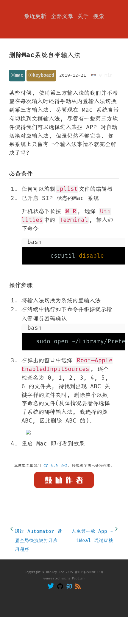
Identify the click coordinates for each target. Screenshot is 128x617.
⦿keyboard (41, 75)
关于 (83, 16)
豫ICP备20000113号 (89, 572)
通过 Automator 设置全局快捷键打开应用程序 (38, 540)
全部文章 (62, 16)
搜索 (98, 16)
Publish (78, 578)
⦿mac (17, 75)
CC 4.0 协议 (55, 465)
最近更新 (35, 16)
